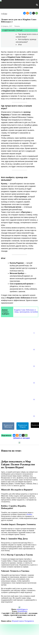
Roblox (29, 514)
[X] (33, 13)
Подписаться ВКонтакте (8, 426)
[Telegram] (30, 13)
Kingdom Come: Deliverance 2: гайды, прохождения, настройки (26, 311)
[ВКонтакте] (24, 13)
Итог (20, 45)
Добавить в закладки (21, 438)
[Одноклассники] (27, 13)
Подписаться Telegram (22, 426)
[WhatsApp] (36, 13)
